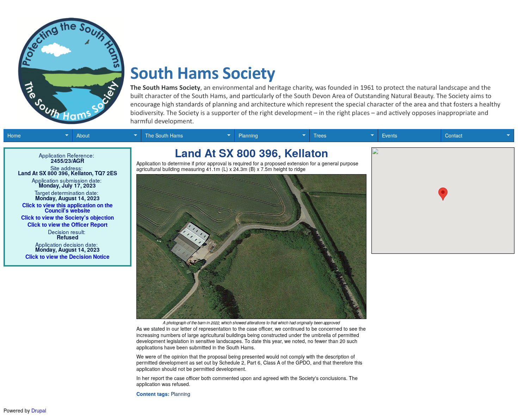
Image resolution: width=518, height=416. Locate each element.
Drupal (38, 410)
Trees (318, 137)
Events (389, 135)
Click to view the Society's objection (67, 217)
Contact (451, 137)
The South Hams (162, 137)
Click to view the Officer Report (67, 224)
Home (12, 137)
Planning (246, 137)
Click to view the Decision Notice (67, 257)
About (81, 137)
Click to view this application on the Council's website (67, 207)
